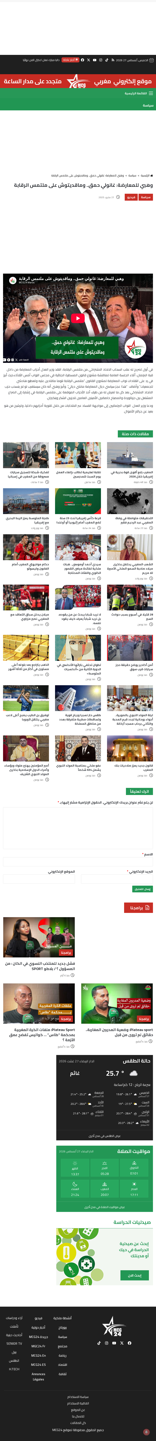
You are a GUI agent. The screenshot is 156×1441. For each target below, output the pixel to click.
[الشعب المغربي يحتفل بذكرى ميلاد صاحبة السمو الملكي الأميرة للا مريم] (130, 547)
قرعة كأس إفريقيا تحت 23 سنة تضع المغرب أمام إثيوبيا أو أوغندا (78, 520)
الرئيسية (145, 175)
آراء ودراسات (14, 1318)
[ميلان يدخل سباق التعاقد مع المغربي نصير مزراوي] (26, 597)
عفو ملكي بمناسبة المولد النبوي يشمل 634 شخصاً (78, 767)
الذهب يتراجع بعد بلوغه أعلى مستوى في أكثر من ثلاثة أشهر (28, 667)
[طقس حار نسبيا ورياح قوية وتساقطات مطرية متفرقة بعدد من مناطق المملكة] (78, 698)
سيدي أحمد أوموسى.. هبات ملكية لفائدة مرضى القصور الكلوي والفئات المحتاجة (82, 568)
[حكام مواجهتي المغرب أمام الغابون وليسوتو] (26, 547)
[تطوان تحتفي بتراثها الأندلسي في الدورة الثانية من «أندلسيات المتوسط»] (78, 648)
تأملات (14, 1326)
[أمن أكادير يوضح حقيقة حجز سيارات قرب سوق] (130, 648)
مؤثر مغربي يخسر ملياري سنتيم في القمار (36, 60)
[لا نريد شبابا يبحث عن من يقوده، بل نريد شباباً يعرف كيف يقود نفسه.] (78, 597)
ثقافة (63, 1374)
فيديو (131, 197)
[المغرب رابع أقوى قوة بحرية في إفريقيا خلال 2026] (130, 455)
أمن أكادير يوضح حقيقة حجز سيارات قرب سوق (134, 667)
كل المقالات (78, 1423)
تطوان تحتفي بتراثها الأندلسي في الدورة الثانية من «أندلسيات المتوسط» (79, 669)
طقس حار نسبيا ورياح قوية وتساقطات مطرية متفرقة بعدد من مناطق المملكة (80, 719)
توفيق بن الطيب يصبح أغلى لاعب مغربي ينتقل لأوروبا (27, 717)
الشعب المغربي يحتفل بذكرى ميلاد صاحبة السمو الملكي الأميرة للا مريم (130, 568)
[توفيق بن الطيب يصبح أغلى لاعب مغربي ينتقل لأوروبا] (26, 698)
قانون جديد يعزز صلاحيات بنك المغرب (133, 767)
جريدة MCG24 (38, 1337)
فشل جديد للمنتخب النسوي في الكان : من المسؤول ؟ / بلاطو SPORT (40, 966)
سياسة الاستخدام (78, 1397)
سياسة (132, 175)
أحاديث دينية (14, 1335)
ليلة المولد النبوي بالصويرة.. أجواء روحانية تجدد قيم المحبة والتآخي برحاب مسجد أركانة (132, 719)
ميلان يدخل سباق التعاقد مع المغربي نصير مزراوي (29, 616)
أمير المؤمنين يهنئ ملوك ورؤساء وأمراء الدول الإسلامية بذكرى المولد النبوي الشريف (26, 770)
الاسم (147, 854)
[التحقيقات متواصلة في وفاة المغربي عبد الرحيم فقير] (130, 501)
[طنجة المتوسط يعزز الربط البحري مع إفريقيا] (26, 501)
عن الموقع (78, 1410)
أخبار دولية (38, 1327)
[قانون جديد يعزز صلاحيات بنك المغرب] (130, 748)
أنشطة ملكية (62, 1318)
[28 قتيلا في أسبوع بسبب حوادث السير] (130, 597)
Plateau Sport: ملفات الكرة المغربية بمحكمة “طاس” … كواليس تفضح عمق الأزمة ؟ (42, 1034)
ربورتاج (62, 1327)
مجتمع (62, 1346)
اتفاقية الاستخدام (78, 1403)
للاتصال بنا (78, 1416)
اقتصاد (62, 1365)
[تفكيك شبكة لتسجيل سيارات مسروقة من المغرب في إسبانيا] (26, 455)
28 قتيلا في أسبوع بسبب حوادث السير (132, 616)
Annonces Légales (38, 1376)
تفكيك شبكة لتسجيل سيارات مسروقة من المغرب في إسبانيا (28, 474)
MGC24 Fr (38, 1346)
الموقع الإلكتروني (61, 871)
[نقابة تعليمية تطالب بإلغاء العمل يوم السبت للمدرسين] (78, 455)
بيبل (14, 1352)
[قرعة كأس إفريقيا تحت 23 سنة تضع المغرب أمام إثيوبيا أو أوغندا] (78, 501)
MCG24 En (38, 1355)
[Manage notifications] (146, 1432)
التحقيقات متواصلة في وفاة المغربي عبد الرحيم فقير (134, 520)
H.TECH (14, 1369)
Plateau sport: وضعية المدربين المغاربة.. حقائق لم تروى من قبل (119, 1032)
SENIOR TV (14, 1343)
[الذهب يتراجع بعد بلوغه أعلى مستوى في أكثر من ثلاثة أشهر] (26, 648)
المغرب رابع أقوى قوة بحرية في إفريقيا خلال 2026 (132, 474)
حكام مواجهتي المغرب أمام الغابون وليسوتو (30, 566)
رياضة (62, 1355)
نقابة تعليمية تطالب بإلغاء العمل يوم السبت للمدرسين (78, 474)
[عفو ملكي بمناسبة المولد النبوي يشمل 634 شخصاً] (78, 748)
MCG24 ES (38, 1365)
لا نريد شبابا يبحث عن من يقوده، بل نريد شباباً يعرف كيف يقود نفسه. (79, 619)
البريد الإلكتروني (140, 871)
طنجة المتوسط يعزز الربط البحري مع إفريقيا (27, 520)
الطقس (14, 1360)
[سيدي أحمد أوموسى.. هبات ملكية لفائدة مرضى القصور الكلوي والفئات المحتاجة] (78, 547)
